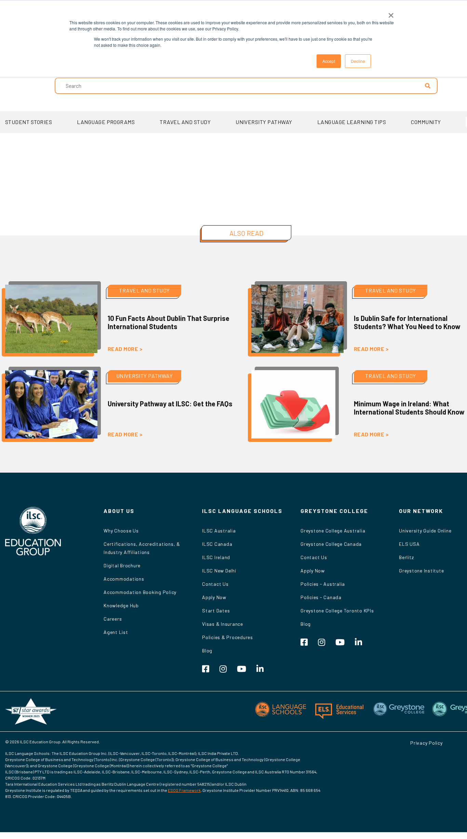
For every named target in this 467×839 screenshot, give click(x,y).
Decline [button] (358, 61)
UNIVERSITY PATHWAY (264, 122)
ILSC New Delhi (219, 570)
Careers (113, 619)
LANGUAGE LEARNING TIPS (351, 122)
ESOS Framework (184, 790)
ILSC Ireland (216, 557)
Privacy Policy (426, 743)
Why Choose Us (121, 530)
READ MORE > (125, 349)
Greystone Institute (421, 570)
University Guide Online (425, 530)
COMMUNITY (426, 122)
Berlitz (406, 557)
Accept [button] (328, 61)
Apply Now (214, 597)
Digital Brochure (122, 565)
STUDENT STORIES (28, 122)
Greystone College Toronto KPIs (337, 610)
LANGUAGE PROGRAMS (106, 122)
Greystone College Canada (331, 544)
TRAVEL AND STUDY (185, 122)
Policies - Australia (323, 584)
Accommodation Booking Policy (140, 592)
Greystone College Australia (333, 530)
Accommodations (124, 579)
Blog (207, 650)
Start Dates (216, 610)
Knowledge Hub (121, 605)
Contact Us (215, 584)
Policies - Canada (321, 597)
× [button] (391, 13)
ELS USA (409, 544)
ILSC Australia (219, 530)
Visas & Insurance (222, 624)
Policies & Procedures (227, 637)
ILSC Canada (217, 544)
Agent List (116, 632)
